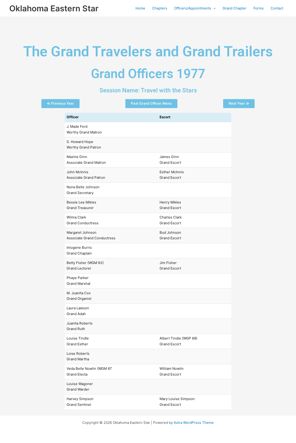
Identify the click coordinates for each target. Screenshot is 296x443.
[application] (213, 8)
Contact (277, 8)
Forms (258, 8)
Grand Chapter (234, 8)
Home (140, 8)
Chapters (159, 8)
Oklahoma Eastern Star (54, 8)
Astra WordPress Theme (194, 422)
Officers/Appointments (192, 8)
